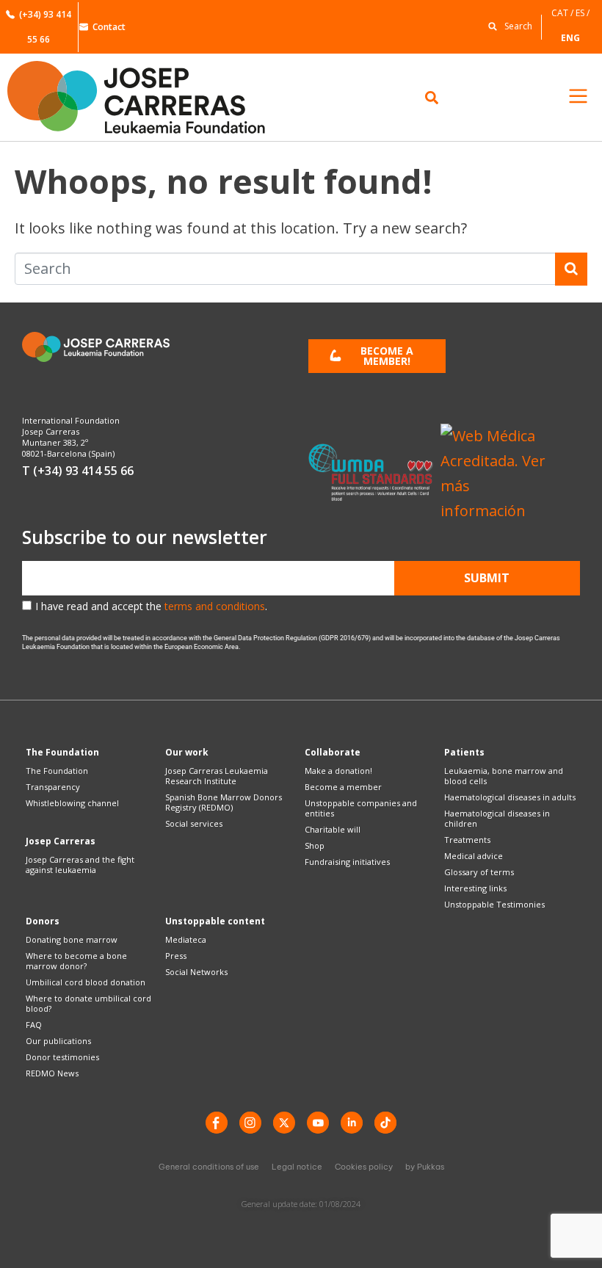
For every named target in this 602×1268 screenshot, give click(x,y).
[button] (506, 25)
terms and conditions (214, 606)
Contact (109, 27)
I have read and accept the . (151, 606)
